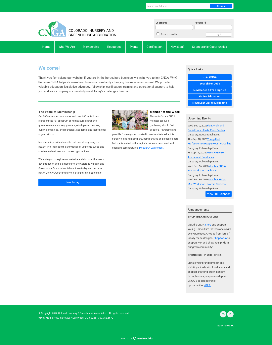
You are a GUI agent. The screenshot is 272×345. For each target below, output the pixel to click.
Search (221, 6)
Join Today (72, 182)
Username (161, 22)
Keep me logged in (168, 34)
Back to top (223, 325)
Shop (208, 224)
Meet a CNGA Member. (151, 147)
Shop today (220, 238)
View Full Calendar (218, 194)
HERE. (207, 285)
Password (200, 22)
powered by (126, 338)
